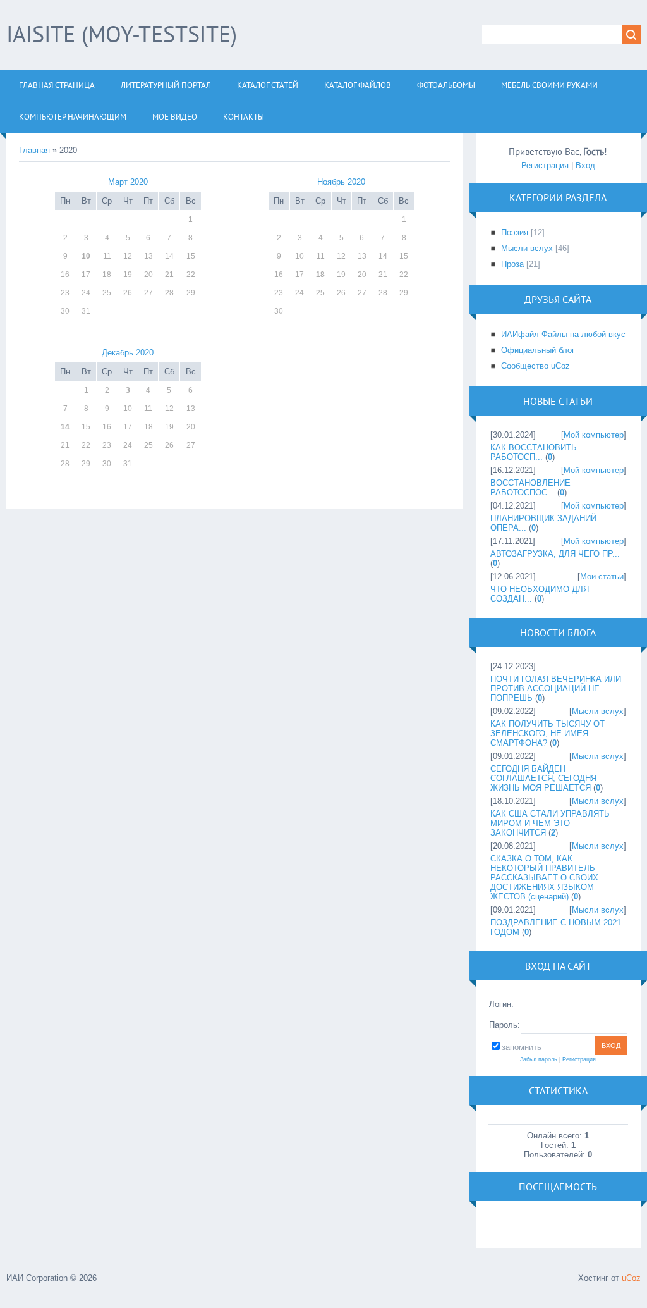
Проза (512, 264)
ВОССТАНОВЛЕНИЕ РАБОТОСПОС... (530, 487)
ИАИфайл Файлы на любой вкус (563, 334)
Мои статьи (602, 576)
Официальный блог (538, 350)
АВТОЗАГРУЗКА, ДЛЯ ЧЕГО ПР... (555, 553)
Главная (34, 150)
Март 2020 (128, 182)
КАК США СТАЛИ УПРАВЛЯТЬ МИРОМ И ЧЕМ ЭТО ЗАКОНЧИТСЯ (550, 823)
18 (320, 274)
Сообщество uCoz (535, 366)
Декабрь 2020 (128, 352)
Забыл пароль (538, 1059)
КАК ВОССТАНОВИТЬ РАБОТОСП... (533, 452)
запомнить (521, 1047)
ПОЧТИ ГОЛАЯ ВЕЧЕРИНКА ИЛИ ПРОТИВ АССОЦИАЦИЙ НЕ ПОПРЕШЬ (555, 688)
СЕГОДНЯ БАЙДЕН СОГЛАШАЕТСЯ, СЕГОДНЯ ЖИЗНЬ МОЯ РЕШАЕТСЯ (543, 778)
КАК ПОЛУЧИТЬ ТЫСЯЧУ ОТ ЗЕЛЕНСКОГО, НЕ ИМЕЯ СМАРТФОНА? (547, 733)
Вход (585, 165)
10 (86, 256)
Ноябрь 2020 (341, 182)
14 (65, 427)
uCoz (631, 1278)
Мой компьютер (594, 435)
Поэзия (514, 232)
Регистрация (545, 165)
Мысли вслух (527, 248)
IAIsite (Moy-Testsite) (121, 34)
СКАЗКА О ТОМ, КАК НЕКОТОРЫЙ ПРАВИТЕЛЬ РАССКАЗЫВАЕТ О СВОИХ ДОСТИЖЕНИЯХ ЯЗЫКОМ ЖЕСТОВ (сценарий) (544, 877)
